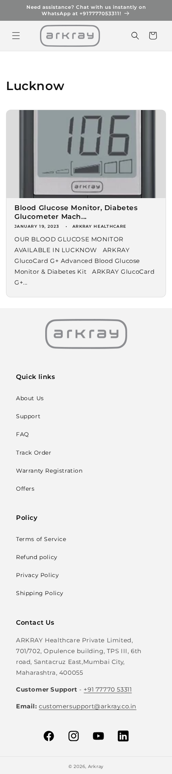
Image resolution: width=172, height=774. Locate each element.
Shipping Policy (40, 593)
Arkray (96, 766)
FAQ (22, 434)
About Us (30, 398)
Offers (25, 488)
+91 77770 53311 (108, 689)
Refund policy (37, 557)
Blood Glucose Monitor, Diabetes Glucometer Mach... (76, 212)
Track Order (34, 452)
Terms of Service (41, 539)
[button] (16, 35)
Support (28, 416)
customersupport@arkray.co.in (87, 706)
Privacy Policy (37, 575)
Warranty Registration (49, 470)
